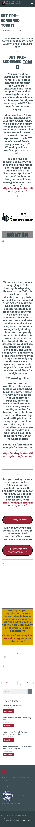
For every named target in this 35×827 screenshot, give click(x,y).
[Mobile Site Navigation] (32, 3)
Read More (8, 711)
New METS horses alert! (13, 705)
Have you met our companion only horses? (17, 718)
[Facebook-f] (3, 772)
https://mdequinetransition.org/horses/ (17, 189)
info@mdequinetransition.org (18, 637)
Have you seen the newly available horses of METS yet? (17, 747)
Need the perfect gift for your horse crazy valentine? (15, 733)
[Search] (30, 691)
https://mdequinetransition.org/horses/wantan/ (17, 455)
